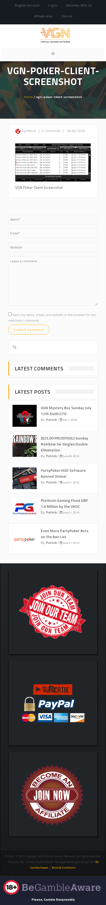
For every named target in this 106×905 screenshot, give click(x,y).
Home (28, 96)
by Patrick (29, 130)
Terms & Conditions (64, 867)
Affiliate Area (43, 16)
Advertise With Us (79, 5)
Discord (66, 16)
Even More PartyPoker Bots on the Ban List (64, 533)
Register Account (27, 5)
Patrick (51, 419)
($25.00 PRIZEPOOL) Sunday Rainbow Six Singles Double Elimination (64, 444)
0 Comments (51, 130)
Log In (52, 5)
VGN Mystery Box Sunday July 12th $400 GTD (66, 410)
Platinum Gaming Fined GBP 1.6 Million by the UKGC (64, 503)
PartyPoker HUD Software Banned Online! (63, 473)
